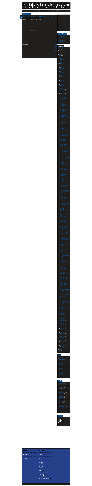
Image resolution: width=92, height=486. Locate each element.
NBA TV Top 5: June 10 (64, 202)
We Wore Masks (61, 374)
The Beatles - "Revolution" (64, 249)
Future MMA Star (63, 162)
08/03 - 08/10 (62, 85)
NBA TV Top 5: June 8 (63, 296)
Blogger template (59, 484)
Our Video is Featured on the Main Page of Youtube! (64, 98)
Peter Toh (60, 402)
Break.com (60, 364)
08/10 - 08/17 (62, 84)
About (29, 10)
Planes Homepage (26, 457)
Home (24, 10)
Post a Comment (25, 47)
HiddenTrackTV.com (33, 484)
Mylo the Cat (61, 401)
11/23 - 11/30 (62, 64)
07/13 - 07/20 (62, 89)
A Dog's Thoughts (61, 384)
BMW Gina (62, 208)
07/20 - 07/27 (62, 88)
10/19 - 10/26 (62, 71)
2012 (60, 51)
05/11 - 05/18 (62, 324)
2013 (60, 50)
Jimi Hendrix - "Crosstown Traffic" (38, 16)
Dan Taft (60, 388)
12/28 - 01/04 (62, 58)
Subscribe (59, 10)
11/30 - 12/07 (62, 63)
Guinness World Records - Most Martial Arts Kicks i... (64, 199)
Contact (66, 10)
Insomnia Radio (61, 373)
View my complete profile (63, 424)
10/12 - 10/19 (62, 72)
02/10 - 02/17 (62, 341)
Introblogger (66, 484)
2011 (60, 53)
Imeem (60, 369)
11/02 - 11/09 (62, 68)
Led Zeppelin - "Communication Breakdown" (63, 104)
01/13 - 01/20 (62, 346)
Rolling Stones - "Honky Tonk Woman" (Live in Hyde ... (64, 278)
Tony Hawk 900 (62, 288)
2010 (60, 54)
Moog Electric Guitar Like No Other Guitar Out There (64, 193)
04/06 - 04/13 (62, 331)
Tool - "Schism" (62, 140)
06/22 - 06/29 (62, 93)
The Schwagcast (61, 372)
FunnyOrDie (60, 368)
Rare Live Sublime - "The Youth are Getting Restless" (64, 115)
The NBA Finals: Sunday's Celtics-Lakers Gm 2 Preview (64, 302)
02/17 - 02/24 (62, 340)
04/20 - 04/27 (62, 328)
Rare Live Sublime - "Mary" (64, 273)
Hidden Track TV (41, 463)
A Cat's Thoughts (61, 383)
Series (53, 10)
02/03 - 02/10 (62, 342)
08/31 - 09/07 (62, 80)
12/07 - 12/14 (62, 62)
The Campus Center (62, 359)
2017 (60, 49)
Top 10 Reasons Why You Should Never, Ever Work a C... (64, 233)
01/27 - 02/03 (62, 344)
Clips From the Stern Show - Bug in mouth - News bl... (64, 221)
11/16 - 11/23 (62, 66)
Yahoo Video (61, 360)
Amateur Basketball (62, 41)
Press (35, 10)
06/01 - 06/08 (62, 320)
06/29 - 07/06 (62, 92)
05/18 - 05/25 (62, 323)
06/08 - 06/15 (62, 96)
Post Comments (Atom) (31, 56)
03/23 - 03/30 (62, 333)
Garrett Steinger (61, 393)
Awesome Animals (62, 40)
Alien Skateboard (63, 268)
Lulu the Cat (61, 398)
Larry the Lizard (61, 397)
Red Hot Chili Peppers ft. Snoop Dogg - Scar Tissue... (64, 122)
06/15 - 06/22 (62, 94)
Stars (48, 10)
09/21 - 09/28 (62, 76)
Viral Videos (41, 10)
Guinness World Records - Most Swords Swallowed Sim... (64, 130)
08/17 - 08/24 (62, 83)
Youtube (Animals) (26, 451)
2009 (60, 55)
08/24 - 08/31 (62, 81)
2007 (60, 349)
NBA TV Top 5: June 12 (64, 135)
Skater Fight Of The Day (64, 228)
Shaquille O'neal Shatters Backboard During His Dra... (64, 242)
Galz (59, 391)
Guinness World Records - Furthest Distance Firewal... (64, 263)
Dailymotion (61, 363)
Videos (42, 18)
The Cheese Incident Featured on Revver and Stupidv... (64, 152)
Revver (60, 367)
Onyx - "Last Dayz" (63, 139)
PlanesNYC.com (61, 358)
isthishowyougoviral (62, 36)
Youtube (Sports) (25, 453)
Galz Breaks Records (62, 392)
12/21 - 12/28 (62, 59)
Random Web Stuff (62, 405)
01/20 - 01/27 (62, 345)
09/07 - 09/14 (62, 79)
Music (40, 18)
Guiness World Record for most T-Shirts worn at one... (64, 290)
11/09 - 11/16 (62, 67)
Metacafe (60, 365)
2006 (60, 350)
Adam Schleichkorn (62, 422)
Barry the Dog (61, 387)
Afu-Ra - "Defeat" (63, 181)
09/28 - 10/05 (62, 75)
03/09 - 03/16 (62, 336)
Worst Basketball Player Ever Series (44, 478)
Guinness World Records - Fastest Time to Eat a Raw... (64, 164)
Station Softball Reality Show (63, 406)
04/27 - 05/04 (62, 327)
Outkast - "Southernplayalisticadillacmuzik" (64, 308)
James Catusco (61, 396)
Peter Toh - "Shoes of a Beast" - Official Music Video (64, 299)
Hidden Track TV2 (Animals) (63, 37)
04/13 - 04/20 (62, 329)
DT (39, 458)
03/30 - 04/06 (62, 332)
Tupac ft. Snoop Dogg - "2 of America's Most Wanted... (64, 118)
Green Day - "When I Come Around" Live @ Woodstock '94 (64, 215)
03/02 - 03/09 (62, 337)
